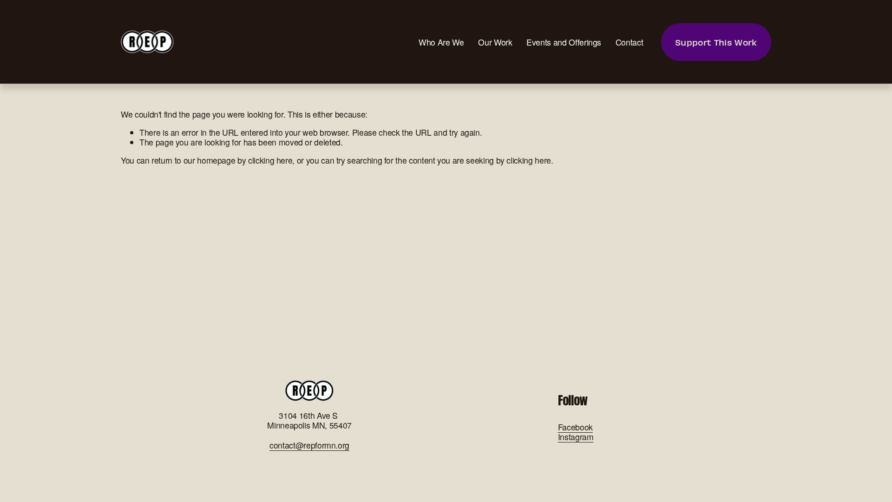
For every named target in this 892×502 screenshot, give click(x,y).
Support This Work (716, 42)
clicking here (270, 160)
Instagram (576, 437)
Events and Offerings (563, 42)
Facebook (575, 427)
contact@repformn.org (309, 445)
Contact (629, 42)
